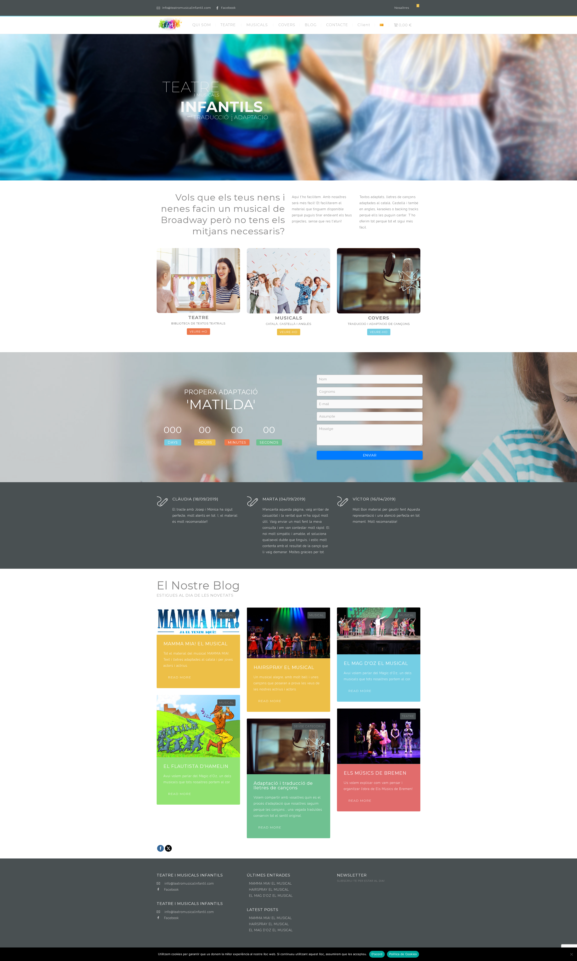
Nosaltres (401, 7)
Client (363, 25)
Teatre (408, 716)
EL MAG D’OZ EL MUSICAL (271, 895)
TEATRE (228, 25)
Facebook (228, 7)
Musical (226, 615)
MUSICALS (257, 25)
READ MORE (179, 677)
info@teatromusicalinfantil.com (186, 7)
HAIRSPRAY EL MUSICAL (269, 889)
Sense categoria (309, 726)
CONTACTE (337, 25)
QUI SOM (201, 25)
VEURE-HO (198, 331)
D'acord (376, 954)
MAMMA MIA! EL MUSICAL (270, 883)
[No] (571, 954)
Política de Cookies (403, 954)
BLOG (311, 25)
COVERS (286, 25)
